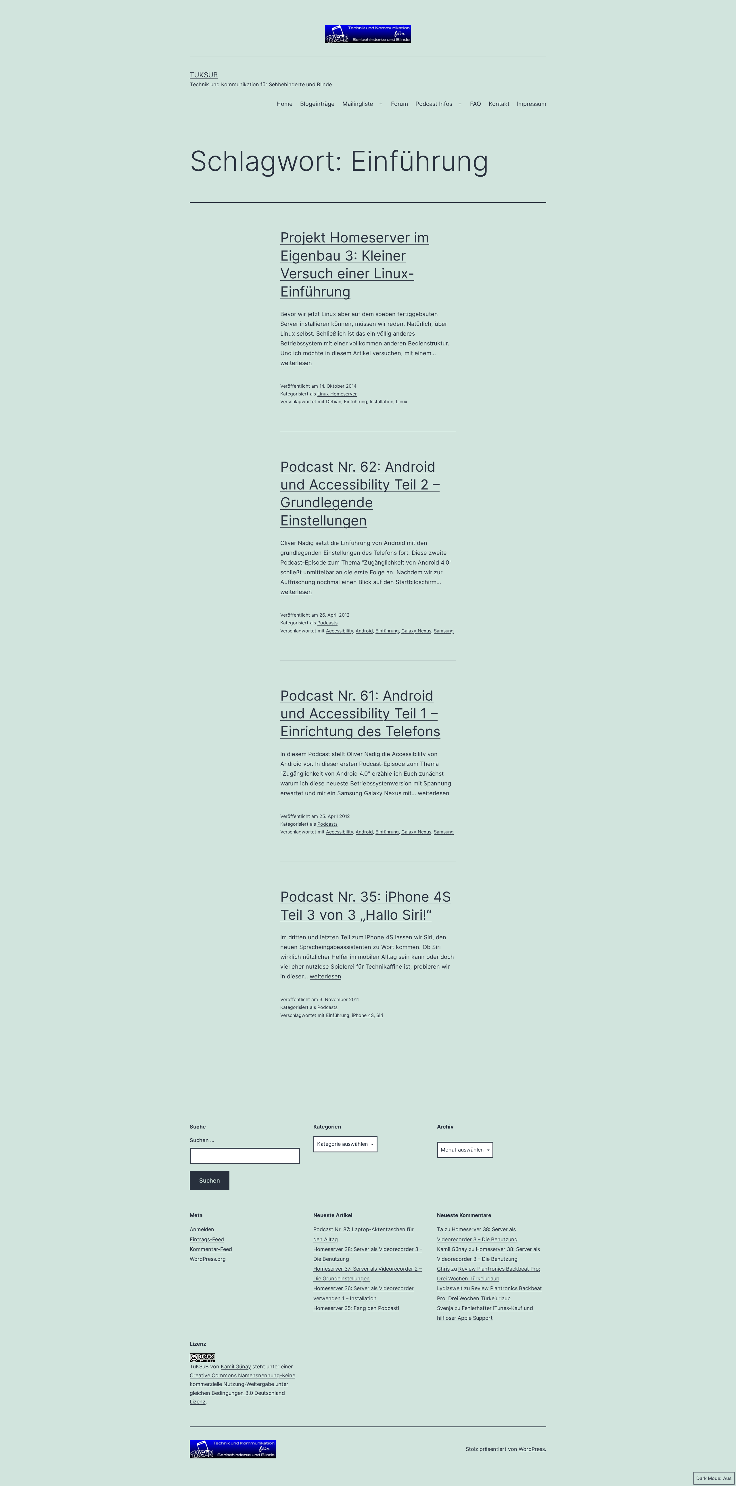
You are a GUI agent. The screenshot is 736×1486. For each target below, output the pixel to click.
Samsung (444, 631)
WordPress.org (208, 1259)
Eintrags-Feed (207, 1239)
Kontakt (499, 103)
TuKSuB (204, 75)
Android (364, 631)
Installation (381, 401)
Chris (443, 1269)
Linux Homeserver (337, 394)
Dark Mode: (709, 1478)
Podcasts (327, 623)
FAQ (475, 103)
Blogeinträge (317, 103)
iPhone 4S (363, 1015)
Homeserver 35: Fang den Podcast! (356, 1308)
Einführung (355, 401)
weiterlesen (296, 362)
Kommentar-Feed (211, 1249)
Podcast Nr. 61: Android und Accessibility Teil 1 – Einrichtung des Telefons (360, 713)
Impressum (531, 103)
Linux (401, 401)
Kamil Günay (452, 1249)
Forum (399, 103)
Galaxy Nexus (416, 631)
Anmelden (202, 1229)
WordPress (532, 1449)
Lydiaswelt (450, 1288)
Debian (333, 401)
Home (285, 103)
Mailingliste (357, 103)
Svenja (445, 1308)
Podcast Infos (433, 103)
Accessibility (339, 631)
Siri (379, 1015)
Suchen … (202, 1140)
